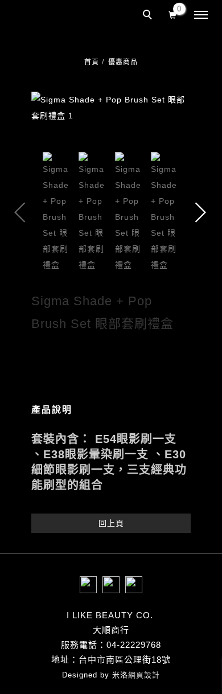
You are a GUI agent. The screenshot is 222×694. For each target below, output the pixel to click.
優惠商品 (123, 62)
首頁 (91, 62)
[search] (149, 15)
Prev (20, 212)
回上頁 (111, 523)
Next (202, 212)
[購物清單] (172, 13)
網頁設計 (144, 675)
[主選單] (200, 15)
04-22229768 (133, 645)
